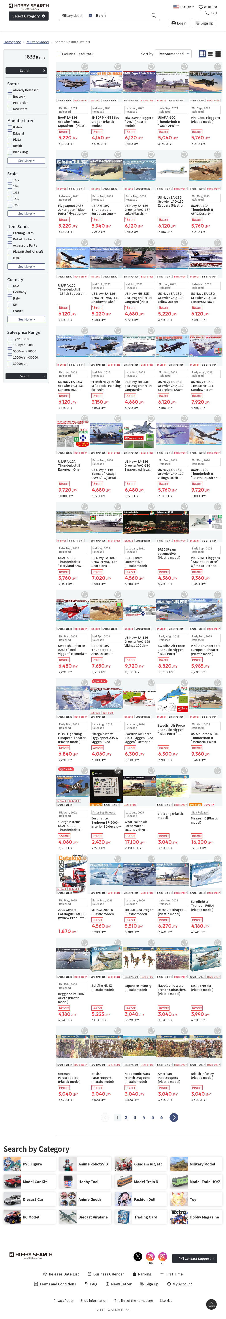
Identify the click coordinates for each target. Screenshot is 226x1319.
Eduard (18, 133)
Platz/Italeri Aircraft (28, 251)
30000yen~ (21, 363)
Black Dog (20, 152)
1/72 (16, 180)
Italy (16, 298)
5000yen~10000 (24, 351)
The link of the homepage (133, 1300)
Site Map (166, 1300)
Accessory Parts (25, 245)
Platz (17, 139)
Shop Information (94, 1300)
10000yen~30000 (25, 357)
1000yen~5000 (23, 345)
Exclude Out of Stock (77, 54)
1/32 (16, 199)
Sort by (147, 53)
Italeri (17, 127)
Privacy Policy (63, 1300)
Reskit (18, 146)
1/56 (16, 205)
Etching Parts (23, 233)
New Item (20, 109)
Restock (19, 96)
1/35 (16, 192)
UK (15, 304)
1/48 (16, 186)
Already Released (26, 90)
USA (16, 286)
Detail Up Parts (24, 239)
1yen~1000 (21, 339)
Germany (19, 292)
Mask (17, 258)
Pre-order (20, 103)
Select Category (26, 16)
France (18, 311)
